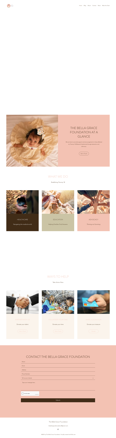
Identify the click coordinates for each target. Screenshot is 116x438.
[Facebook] (58, 429)
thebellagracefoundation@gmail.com (58, 426)
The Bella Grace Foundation (58, 422)
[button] (22, 331)
